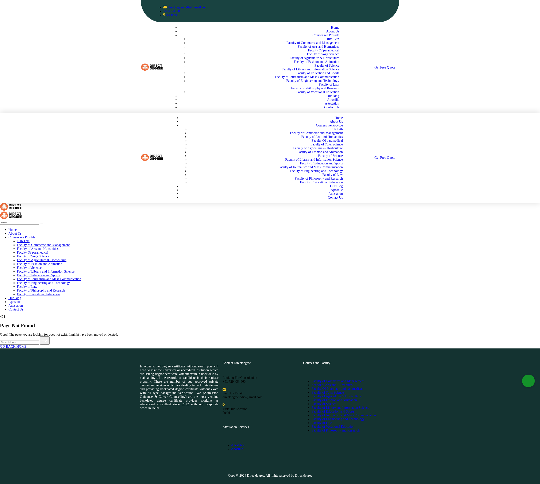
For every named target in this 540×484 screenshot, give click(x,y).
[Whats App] (528, 381)
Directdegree (255, 475)
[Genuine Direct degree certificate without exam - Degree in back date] (11, 209)
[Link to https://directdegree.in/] (152, 69)
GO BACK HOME (13, 346)
